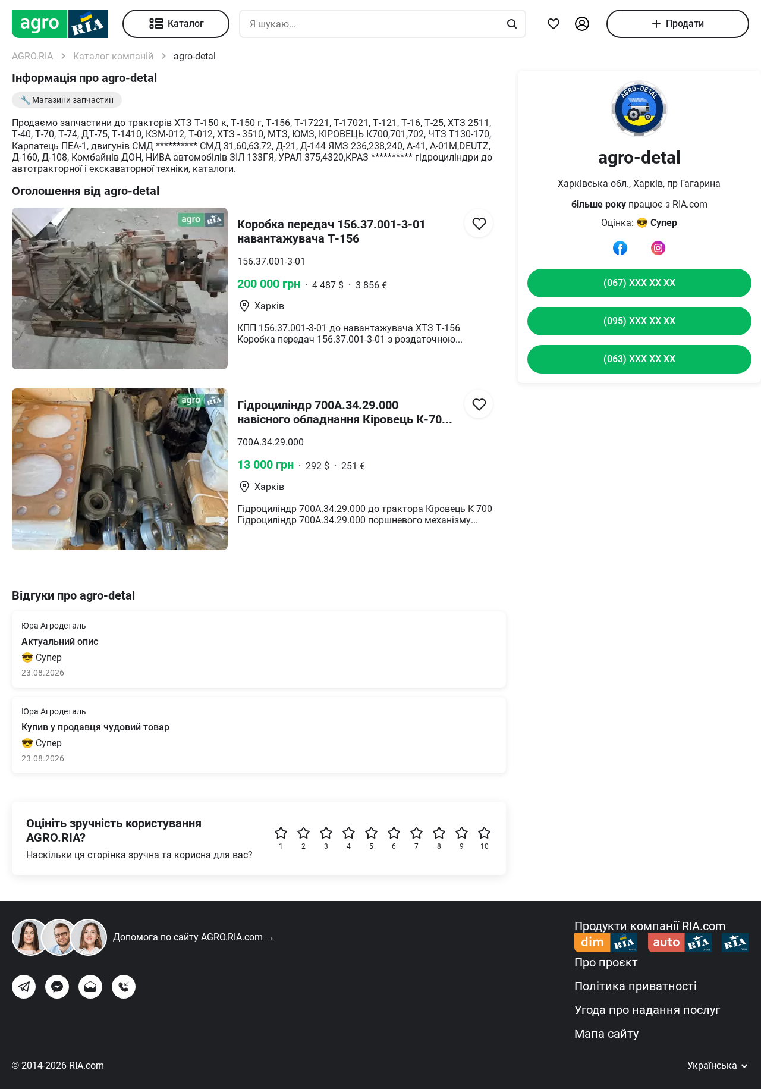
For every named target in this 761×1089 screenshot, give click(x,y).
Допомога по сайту (194, 937)
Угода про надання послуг (647, 1010)
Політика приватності (635, 986)
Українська (713, 1065)
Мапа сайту (606, 1034)
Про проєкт (606, 962)
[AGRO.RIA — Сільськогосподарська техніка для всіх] (67, 24)
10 (484, 846)
